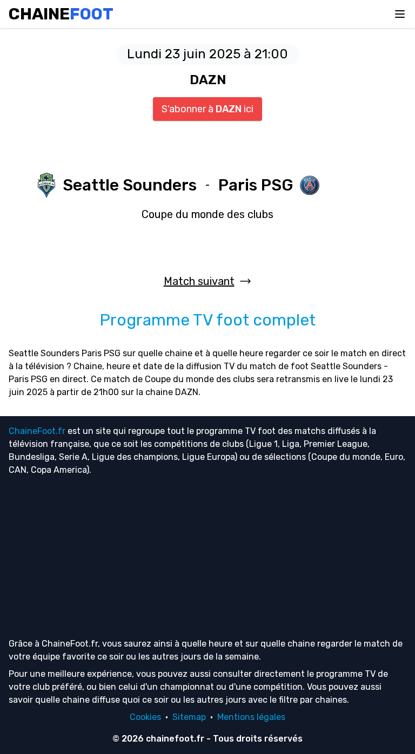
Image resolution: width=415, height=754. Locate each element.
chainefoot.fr (175, 738)
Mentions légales (251, 717)
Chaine (61, 14)
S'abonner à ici (207, 109)
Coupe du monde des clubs (207, 214)
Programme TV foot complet (207, 320)
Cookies (145, 717)
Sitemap (189, 717)
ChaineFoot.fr (37, 431)
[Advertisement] (207, 556)
